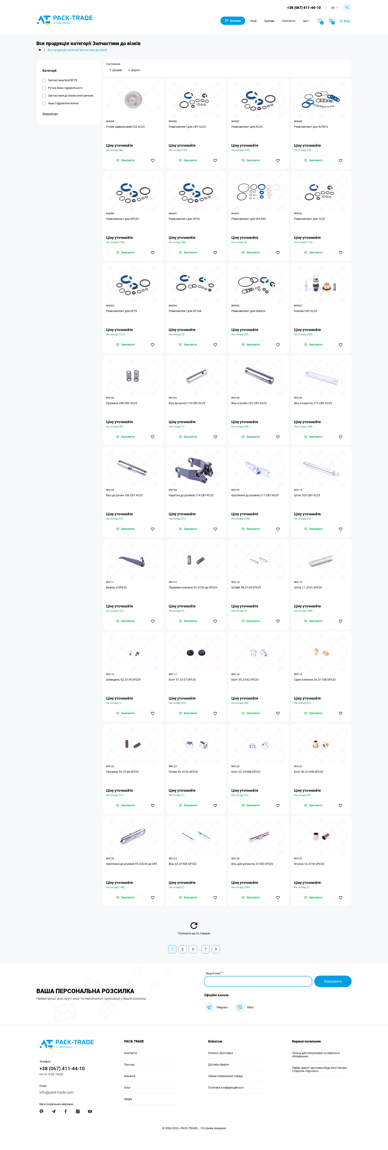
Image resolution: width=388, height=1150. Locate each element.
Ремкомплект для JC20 (309, 218)
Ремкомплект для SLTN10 (311, 126)
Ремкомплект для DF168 (185, 311)
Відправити (333, 981)
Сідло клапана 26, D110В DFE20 (315, 679)
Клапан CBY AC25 (305, 311)
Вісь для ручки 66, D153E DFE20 (252, 863)
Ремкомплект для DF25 (121, 311)
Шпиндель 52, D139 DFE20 (123, 679)
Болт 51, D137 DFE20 (182, 679)
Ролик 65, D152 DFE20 (183, 771)
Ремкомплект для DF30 (184, 218)
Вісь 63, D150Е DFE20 (182, 863)
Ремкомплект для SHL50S (248, 218)
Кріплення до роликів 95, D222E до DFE (131, 863)
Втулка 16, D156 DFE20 (309, 863)
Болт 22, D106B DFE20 (245, 771)
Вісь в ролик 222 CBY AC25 (249, 403)
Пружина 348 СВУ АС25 (121, 403)
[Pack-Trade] (39, 50)
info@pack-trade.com (56, 1092)
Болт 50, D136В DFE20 (308, 771)
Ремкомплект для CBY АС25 (187, 126)
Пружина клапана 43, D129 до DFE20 (193, 587)
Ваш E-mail (213, 973)
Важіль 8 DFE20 (116, 587)
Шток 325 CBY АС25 (307, 495)
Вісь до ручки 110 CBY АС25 (187, 403)
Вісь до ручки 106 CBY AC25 (124, 495)
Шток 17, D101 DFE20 (308, 587)
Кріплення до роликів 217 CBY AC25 (254, 495)
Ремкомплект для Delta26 (248, 311)
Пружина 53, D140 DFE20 (122, 771)
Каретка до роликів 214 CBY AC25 (191, 495)
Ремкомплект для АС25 (247, 126)
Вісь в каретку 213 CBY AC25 (313, 403)
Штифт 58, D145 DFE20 (246, 587)
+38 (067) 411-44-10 (304, 7)
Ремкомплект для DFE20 (122, 218)
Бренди (269, 20)
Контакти (288, 20)
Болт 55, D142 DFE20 (244, 679)
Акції (253, 20)
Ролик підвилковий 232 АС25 (125, 126)
